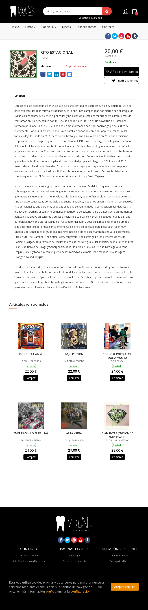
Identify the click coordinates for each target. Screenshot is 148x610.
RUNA (44, 57)
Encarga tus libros (119, 561)
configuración (80, 591)
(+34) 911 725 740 (29, 555)
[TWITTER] (115, 36)
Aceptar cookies (124, 587)
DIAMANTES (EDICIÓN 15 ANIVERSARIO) (117, 434)
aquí (48, 591)
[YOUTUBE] (128, 36)
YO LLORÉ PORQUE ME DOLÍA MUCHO (117, 355)
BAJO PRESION (74, 354)
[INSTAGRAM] (121, 36)
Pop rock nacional (76, 66)
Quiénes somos (119, 555)
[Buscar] (107, 11)
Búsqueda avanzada (90, 18)
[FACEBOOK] (108, 36)
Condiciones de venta (74, 561)
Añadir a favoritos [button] (127, 80)
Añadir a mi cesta (123, 71)
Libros (29, 27)
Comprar (31, 378)
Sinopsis (20, 95)
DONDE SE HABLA (30, 354)
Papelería (48, 27)
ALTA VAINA (74, 433)
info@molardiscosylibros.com (29, 561)
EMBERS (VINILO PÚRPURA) (31, 433)
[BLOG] (135, 36)
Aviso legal (74, 555)
